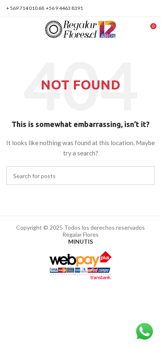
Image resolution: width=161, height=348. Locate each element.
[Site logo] (81, 28)
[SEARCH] (145, 175)
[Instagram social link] (150, 8)
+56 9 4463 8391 (64, 8)
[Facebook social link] (140, 8)
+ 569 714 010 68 (25, 8)
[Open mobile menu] (9, 29)
